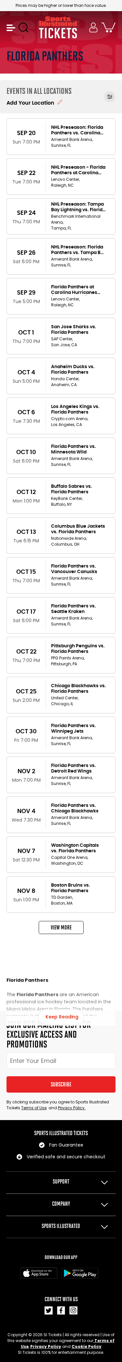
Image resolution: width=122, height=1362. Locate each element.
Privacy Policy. (72, 1108)
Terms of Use (34, 1108)
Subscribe (61, 1084)
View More (61, 927)
